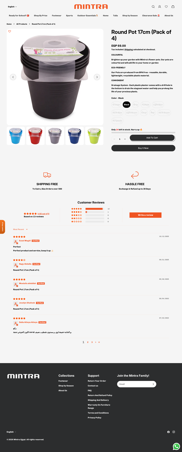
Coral (144, 113)
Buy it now (143, 148)
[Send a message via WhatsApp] (176, 446)
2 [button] (87, 342)
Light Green (132, 113)
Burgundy (118, 121)
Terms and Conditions (98, 413)
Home (105, 15)
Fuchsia (146, 105)
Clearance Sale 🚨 (151, 15)
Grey (136, 105)
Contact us (93, 386)
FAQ (90, 390)
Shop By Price (40, 15)
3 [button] (92, 342)
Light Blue (158, 105)
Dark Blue (118, 113)
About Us (169, 15)
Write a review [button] (145, 215)
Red (153, 113)
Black (126, 104)
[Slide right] (97, 77)
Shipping (128, 49)
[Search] (153, 6)
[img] (19, 237)
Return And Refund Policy (100, 395)
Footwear (56, 15)
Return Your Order (97, 381)
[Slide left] (13, 77)
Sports (69, 15)
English (10, 432)
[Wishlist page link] (166, 6)
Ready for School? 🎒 (19, 15)
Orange (117, 105)
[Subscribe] (153, 384)
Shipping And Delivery (98, 400)
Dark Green (165, 113)
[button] (12, 7)
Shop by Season (130, 15)
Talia (115, 15)
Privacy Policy (94, 417)
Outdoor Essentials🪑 (87, 15)
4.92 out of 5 (43, 214)
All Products (21, 24)
